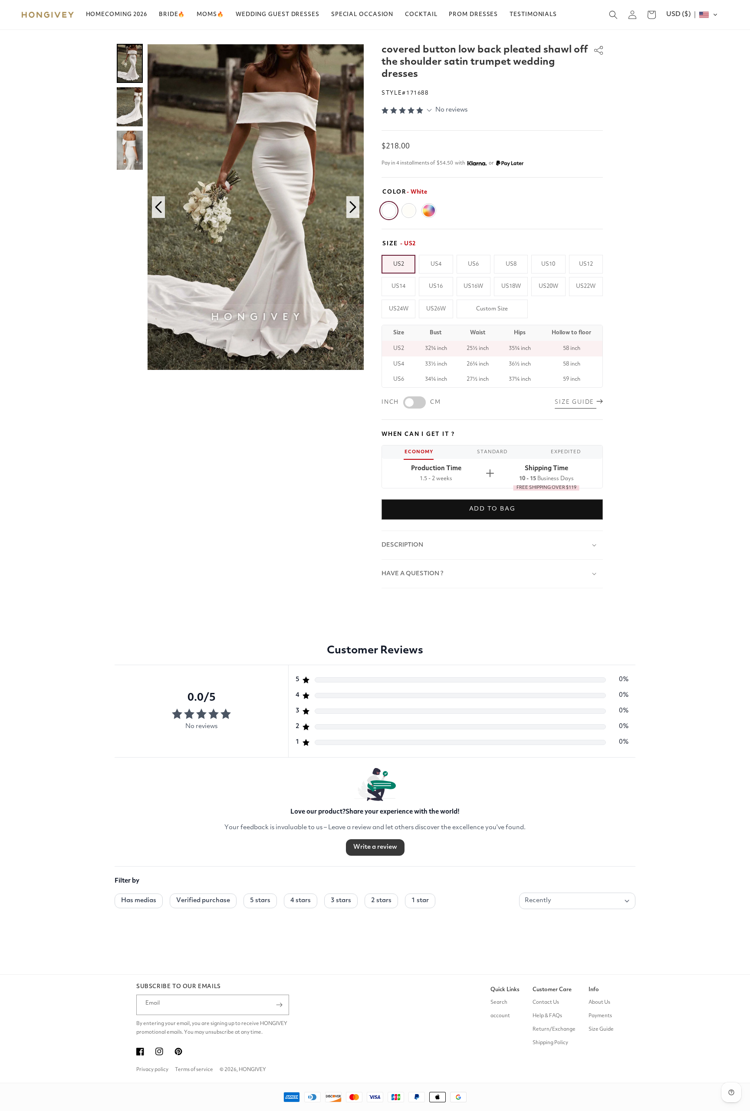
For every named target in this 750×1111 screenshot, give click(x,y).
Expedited (566, 452)
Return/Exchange (554, 1029)
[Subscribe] (279, 1005)
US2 (398, 264)
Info (594, 989)
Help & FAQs (547, 1016)
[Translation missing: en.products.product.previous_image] (158, 207)
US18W (511, 286)
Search (498, 1002)
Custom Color (428, 210)
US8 (511, 264)
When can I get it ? (418, 434)
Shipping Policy (550, 1042)
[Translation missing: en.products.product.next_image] (352, 207)
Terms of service (194, 1069)
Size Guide (601, 1029)
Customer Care (552, 989)
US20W (548, 286)
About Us (599, 1002)
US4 (436, 264)
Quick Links (505, 989)
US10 (548, 264)
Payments (600, 1016)
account (500, 1016)
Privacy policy (152, 1069)
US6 (473, 264)
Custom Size (492, 309)
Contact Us (546, 1002)
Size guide (575, 402)
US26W (436, 309)
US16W (473, 286)
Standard (492, 452)
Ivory (408, 210)
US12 (586, 264)
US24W (398, 309)
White (389, 210)
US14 (398, 286)
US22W (585, 286)
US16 (436, 286)
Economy (419, 452)
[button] (172, 15)
